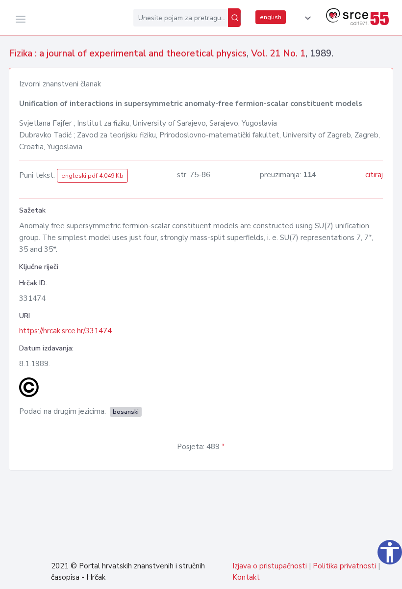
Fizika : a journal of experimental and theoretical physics (128, 53)
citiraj (374, 175)
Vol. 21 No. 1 (278, 53)
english (270, 17)
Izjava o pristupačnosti (269, 566)
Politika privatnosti (344, 566)
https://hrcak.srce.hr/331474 (65, 331)
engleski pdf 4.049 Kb (92, 176)
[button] (306, 18)
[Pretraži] (234, 17)
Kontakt (246, 577)
